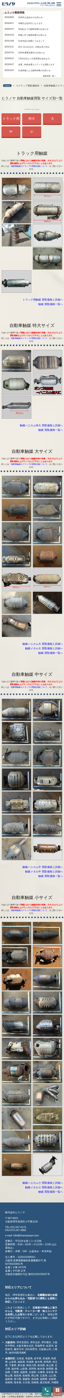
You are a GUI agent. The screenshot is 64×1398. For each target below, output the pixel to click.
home (7, 86)
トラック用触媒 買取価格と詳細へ (43, 299)
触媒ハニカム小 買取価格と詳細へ (43, 1182)
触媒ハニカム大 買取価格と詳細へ (43, 643)
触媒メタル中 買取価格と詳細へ (44, 871)
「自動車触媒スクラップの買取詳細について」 (29, 166)
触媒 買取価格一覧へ (50, 304)
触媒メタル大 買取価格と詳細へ (44, 648)
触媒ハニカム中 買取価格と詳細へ (43, 867)
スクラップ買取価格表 (27, 85)
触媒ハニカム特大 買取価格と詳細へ (41, 425)
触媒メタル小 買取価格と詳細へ (44, 1187)
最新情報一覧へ (49, 76)
